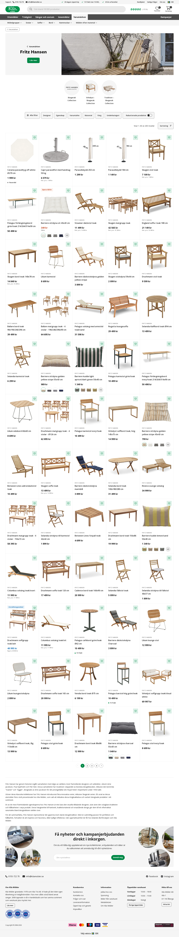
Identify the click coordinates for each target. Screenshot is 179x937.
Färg (99, 115)
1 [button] (82, 766)
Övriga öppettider (136, 905)
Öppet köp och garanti (82, 906)
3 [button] (91, 766)
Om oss (162, 2)
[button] (101, 766)
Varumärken (80, 17)
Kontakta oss (78, 895)
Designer (47, 115)
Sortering (164, 126)
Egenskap (60, 115)
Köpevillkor (77, 909)
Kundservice (78, 892)
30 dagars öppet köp (71, 2)
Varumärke (74, 115)
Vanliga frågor (152, 2)
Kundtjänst (141, 2)
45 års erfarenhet (111, 2)
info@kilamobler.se (35, 2)
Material (88, 115)
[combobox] (76, 9)
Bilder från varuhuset (109, 899)
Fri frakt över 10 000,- (92, 2)
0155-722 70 (19, 2)
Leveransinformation (81, 902)
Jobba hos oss (106, 892)
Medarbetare (106, 902)
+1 (67, 235)
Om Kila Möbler (107, 906)
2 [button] (87, 766)
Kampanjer (166, 17)
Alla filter (34, 115)
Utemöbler (12, 17)
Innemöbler (64, 17)
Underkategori (113, 115)
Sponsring (105, 895)
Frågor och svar (79, 899)
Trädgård (26, 17)
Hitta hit (166, 904)
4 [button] (96, 766)
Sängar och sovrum (44, 17)
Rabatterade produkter (136, 115)
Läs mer (33, 60)
